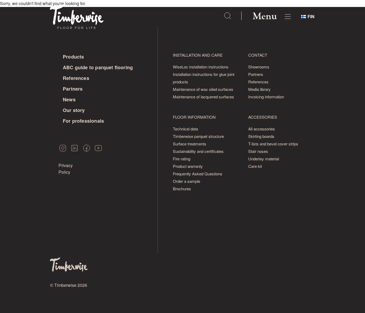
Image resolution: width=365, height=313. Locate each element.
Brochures (182, 188)
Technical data (185, 129)
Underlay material (263, 158)
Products (73, 56)
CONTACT (257, 55)
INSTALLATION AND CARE (198, 55)
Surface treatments (189, 143)
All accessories (261, 129)
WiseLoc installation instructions (200, 66)
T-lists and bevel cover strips (273, 143)
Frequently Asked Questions (197, 173)
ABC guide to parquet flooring (98, 67)
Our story (74, 110)
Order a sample (186, 181)
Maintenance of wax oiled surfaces (203, 89)
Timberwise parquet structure (198, 136)
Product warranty (188, 166)
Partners (73, 88)
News (69, 99)
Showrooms (258, 66)
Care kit (255, 166)
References (76, 78)
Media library (259, 89)
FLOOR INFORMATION (194, 117)
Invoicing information (266, 96)
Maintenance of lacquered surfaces (203, 96)
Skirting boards (261, 136)
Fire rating (181, 158)
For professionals (83, 120)
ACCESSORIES (262, 117)
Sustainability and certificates (198, 151)
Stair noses (258, 151)
